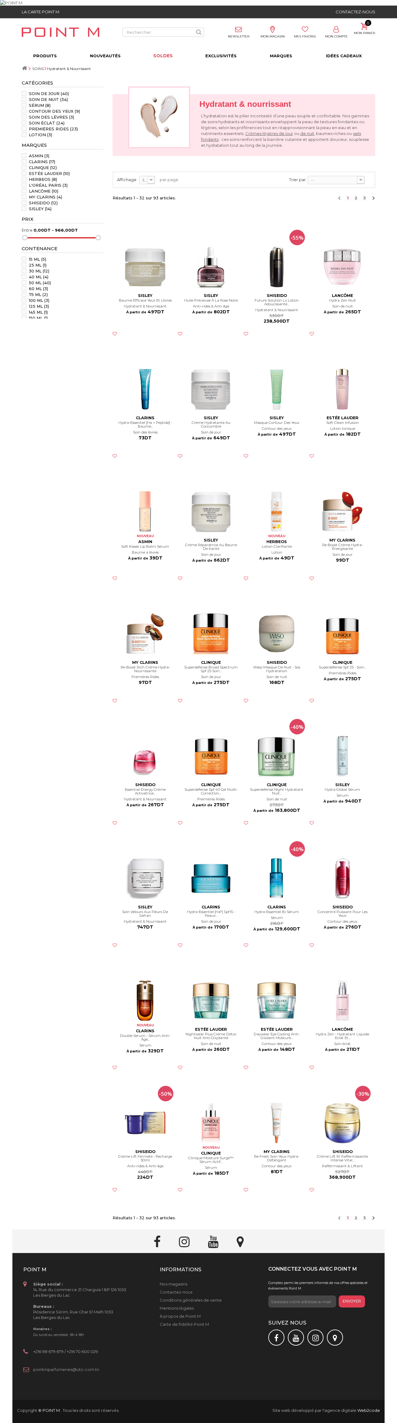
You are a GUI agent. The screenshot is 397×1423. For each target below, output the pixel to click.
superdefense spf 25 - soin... (342, 667)
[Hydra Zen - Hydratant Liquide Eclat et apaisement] (342, 1000)
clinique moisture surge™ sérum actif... (211, 1160)
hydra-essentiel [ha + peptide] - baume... (145, 425)
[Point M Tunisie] (60, 32)
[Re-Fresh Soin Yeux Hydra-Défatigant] (276, 1123)
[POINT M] (198, 3)
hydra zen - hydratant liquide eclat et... (342, 1036)
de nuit (307, 133)
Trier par (297, 179)
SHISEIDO (43, 202)
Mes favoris (305, 36)
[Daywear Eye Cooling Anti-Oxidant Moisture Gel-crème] (276, 1000)
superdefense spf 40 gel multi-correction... (211, 791)
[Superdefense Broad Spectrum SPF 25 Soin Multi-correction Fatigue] (210, 633)
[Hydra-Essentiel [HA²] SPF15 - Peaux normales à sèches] (210, 878)
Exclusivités (221, 55)
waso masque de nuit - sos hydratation (276, 669)
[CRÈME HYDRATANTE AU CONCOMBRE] (210, 389)
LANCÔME (43, 191)
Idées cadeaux (344, 55)
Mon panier (364, 33)
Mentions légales (177, 1308)
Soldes (163, 56)
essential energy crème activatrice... (145, 791)
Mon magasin (273, 36)
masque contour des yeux (276, 423)
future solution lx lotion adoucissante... (277, 302)
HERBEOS (43, 179)
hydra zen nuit (342, 300)
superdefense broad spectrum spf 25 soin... (211, 669)
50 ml (40, 282)
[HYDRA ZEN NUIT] (342, 266)
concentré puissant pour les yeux (343, 914)
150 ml (38, 317)
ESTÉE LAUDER (49, 173)
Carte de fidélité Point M (184, 1324)
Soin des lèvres (51, 117)
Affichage (126, 179)
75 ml (38, 294)
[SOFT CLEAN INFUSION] (342, 389)
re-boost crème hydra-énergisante (342, 547)
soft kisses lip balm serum (145, 547)
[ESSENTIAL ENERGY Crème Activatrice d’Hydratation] (145, 756)
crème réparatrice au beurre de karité (211, 547)
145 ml (38, 312)
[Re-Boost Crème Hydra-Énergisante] (342, 511)
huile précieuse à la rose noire (211, 300)
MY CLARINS (45, 196)
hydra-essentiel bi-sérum (276, 912)
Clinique (43, 167)
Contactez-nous (355, 11)
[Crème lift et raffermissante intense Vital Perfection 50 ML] (342, 1123)
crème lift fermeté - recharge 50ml (145, 1158)
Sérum (40, 105)
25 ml (38, 265)
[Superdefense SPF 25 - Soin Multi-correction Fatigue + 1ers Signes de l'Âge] (342, 633)
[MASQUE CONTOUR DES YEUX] (276, 389)
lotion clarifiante (277, 547)
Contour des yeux (54, 111)
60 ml (38, 288)
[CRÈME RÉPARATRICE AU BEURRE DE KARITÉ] (210, 511)
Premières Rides (53, 128)
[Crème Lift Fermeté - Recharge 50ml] (145, 1123)
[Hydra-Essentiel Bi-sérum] (276, 878)
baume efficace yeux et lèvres (145, 300)
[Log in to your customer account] (336, 30)
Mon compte (336, 36)
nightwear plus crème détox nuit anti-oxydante (210, 1036)
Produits (45, 55)
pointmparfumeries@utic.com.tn (66, 1369)
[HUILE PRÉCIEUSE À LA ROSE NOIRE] (210, 266)
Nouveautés (105, 55)
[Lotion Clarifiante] (276, 511)
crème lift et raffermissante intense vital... (342, 1158)
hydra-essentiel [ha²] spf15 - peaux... (211, 914)
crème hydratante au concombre (211, 425)
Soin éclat (47, 122)
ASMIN (39, 155)
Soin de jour (49, 93)
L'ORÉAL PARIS (48, 185)
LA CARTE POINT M (40, 11)
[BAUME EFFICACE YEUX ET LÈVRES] (145, 266)
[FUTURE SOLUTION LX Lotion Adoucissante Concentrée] (276, 266)
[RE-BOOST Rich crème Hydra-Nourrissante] (145, 633)
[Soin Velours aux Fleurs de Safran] (145, 878)
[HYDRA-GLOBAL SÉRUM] (342, 756)
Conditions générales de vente (191, 1300)
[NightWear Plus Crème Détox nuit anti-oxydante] (210, 1000)
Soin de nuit (48, 99)
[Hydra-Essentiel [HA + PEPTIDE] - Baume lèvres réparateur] (145, 389)
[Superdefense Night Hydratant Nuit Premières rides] (276, 756)
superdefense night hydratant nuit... (276, 791)
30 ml (39, 270)
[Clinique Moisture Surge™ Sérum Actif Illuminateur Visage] (210, 1123)
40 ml (38, 276)
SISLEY (40, 208)
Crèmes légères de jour (269, 133)
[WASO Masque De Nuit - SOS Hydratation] (276, 633)
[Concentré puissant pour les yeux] (342, 878)
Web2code (368, 1410)
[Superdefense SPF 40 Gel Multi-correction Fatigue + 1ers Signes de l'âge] (210, 756)
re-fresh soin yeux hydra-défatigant (276, 1158)
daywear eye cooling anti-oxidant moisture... (277, 1036)
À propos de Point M (180, 1316)
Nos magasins (173, 1284)
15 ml (37, 259)
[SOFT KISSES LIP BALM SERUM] (145, 511)
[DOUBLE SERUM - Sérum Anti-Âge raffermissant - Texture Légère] (145, 1000)
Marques (281, 55)
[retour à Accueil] (24, 68)
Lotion (40, 134)
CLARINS (42, 161)
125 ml (39, 306)
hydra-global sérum (342, 790)
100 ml (39, 300)
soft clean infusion (342, 423)
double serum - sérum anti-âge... (145, 1038)
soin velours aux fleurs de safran (145, 914)
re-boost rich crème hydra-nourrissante (145, 669)
